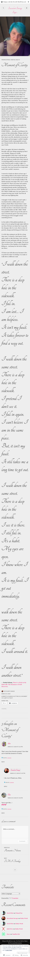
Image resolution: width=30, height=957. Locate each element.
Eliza (9, 795)
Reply (3, 762)
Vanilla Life (16, 934)
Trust (11, 698)
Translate (15, 898)
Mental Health (15, 59)
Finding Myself (6, 59)
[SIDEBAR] (15, 870)
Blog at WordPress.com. (9, 941)
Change (10, 696)
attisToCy (10, 929)
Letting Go (17, 696)
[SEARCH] (3, 8)
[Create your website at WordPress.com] (15, 2)
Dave (8, 934)
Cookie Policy (8, 950)
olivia (9, 743)
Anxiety (4, 696)
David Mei (10, 913)
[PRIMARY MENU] (26, 8)
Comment (22, 841)
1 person (9, 757)
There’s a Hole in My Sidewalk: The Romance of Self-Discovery (14, 684)
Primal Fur (19, 913)
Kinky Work (24, 918)
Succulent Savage (9, 691)
